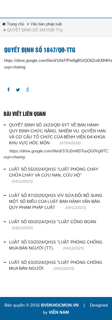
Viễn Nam (59, 312)
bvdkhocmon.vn (60, 305)
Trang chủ (15, 24)
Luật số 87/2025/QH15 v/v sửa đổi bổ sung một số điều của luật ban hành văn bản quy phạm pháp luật (55, 201)
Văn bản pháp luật (46, 24)
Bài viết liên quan (25, 114)
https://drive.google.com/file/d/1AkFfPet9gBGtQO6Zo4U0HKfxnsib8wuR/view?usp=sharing (56, 63)
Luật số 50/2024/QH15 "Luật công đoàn (52, 221)
